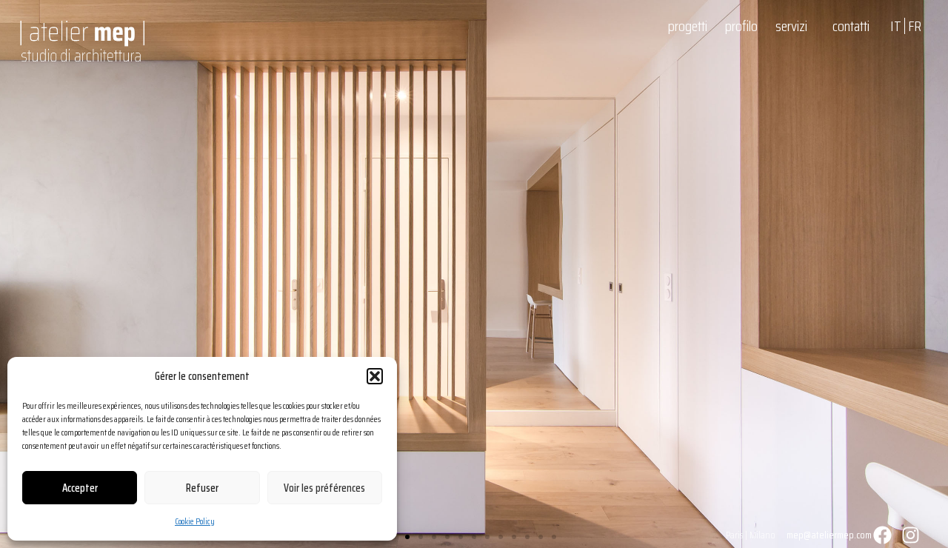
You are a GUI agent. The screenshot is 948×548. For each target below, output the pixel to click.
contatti (850, 26)
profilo (741, 26)
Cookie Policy (195, 521)
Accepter (80, 488)
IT (895, 26)
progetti (687, 26)
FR (914, 26)
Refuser (202, 488)
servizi (791, 26)
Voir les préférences (324, 488)
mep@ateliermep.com (829, 535)
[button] (374, 376)
